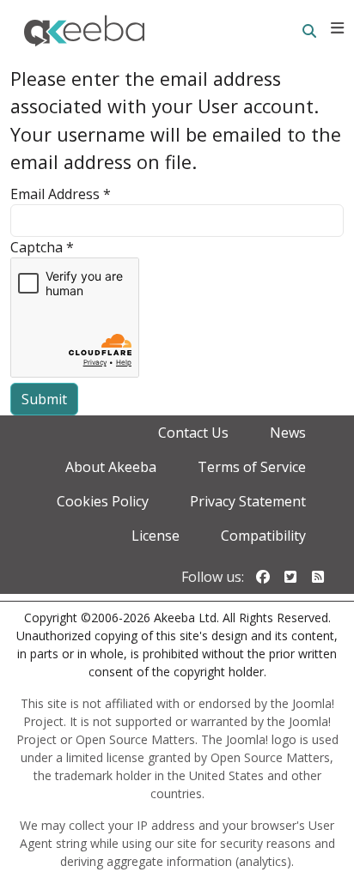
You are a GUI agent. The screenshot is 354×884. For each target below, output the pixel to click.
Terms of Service (252, 466)
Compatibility (263, 535)
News (288, 432)
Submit (44, 399)
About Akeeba (110, 466)
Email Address (60, 194)
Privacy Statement (248, 501)
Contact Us (193, 432)
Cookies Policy (103, 501)
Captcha (42, 247)
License (155, 535)
